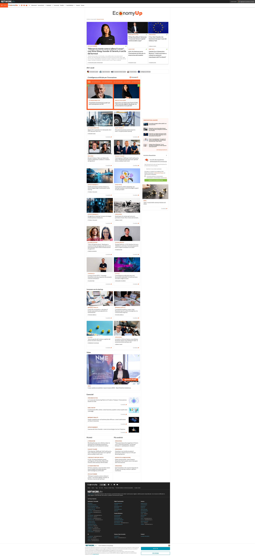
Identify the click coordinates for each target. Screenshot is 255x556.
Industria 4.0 (92, 516)
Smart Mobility (94, 531)
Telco (144, 522)
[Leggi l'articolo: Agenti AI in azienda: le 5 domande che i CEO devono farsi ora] (100, 125)
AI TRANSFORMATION (137, 81)
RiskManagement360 (92, 524)
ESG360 (89, 513)
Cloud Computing (94, 507)
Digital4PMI (116, 507)
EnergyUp (143, 507)
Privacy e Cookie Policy (109, 487)
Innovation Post (144, 510)
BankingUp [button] (49, 5)
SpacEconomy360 (144, 521)
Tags (96, 487)
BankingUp (143, 506)
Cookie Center (137, 487)
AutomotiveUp (144, 504)
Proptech (78, 5)
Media (144, 513)
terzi (165, 177)
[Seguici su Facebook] (114, 484)
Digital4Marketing (118, 518)
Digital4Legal (117, 516)
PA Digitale (92, 537)
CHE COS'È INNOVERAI (107, 81)
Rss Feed (101, 487)
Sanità (146, 518)
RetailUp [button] (62, 5)
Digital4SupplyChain (118, 521)
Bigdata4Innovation (92, 504)
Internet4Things (91, 521)
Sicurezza (94, 528)
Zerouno (116, 510)
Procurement (121, 522)
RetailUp (142, 516)
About (89, 487)
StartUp (120, 537)
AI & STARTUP (127, 81)
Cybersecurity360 (91, 509)
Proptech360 (143, 515)
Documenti (94, 510)
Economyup (116, 536)
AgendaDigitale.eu (118, 503)
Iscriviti (156, 180)
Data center (92, 525)
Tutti (89, 81)
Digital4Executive (118, 506)
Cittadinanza (95, 536)
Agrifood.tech (144, 503)
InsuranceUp (56, 5)
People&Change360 (118, 524)
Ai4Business (90, 503)
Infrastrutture (95, 519)
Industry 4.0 (94, 518)
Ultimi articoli (34, 5)
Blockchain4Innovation (93, 506)
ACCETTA (155, 548)
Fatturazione (95, 515)
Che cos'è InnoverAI (118, 81)
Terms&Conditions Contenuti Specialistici (124, 487)
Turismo (147, 524)
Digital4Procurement (118, 519)
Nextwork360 (90, 493)
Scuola (146, 519)
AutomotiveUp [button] (41, 5)
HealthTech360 (144, 509)
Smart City (94, 530)
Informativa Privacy (159, 173)
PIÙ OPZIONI (155, 553)
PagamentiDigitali (91, 522)
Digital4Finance (117, 515)
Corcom (116, 504)
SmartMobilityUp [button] (69, 5)
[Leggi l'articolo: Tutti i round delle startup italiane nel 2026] (155, 197)
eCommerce (94, 512)
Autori (93, 487)
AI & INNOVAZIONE (96, 81)
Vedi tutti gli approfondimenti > (161, 149)
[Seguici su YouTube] (117, 484)
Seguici (102, 484)
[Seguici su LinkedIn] (108, 484)
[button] (4, 5)
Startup (82, 5)
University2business (145, 536)
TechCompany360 (118, 509)
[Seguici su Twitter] (111, 484)
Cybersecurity (93, 527)
